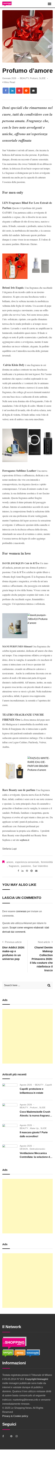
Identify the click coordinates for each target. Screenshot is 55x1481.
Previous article (13, 942)
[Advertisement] (27, 1036)
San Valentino (40, 866)
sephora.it (24, 839)
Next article (44, 942)
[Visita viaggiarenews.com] (33, 1353)
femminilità (47, 862)
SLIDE (42, 78)
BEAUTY (24, 78)
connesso (21, 911)
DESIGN (24, 1149)
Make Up (34, 1128)
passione (26, 866)
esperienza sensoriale (27, 862)
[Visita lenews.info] (20, 1353)
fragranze (14, 866)
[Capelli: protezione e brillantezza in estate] (9, 1090)
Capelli (48, 1085)
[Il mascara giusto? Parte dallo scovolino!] (9, 1130)
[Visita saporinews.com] (8, 1353)
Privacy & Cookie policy (15, 1416)
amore (9, 862)
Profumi (34, 78)
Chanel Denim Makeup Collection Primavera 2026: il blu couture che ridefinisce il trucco (41, 959)
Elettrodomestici (37, 1149)
